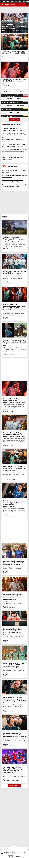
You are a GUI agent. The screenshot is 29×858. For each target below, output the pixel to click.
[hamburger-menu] (2, 4)
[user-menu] (27, 4)
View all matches (14, 119)
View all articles (14, 785)
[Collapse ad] (14, 846)
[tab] (7, 91)
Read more (18, 856)
